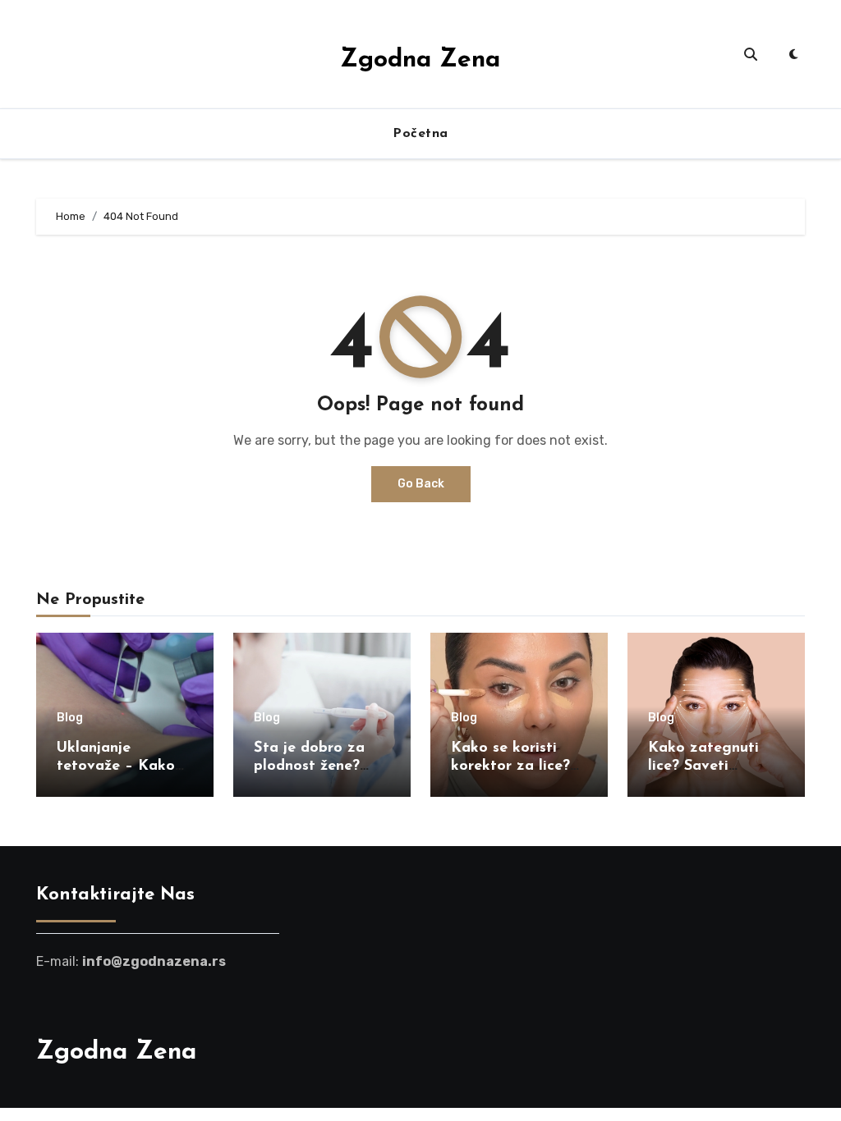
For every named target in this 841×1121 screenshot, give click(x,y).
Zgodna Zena (420, 60)
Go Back (421, 484)
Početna (420, 133)
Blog (70, 718)
